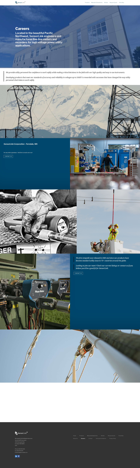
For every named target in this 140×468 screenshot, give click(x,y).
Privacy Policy (112, 438)
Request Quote (113, 2)
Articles (106, 2)
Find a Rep (121, 2)
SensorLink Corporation (21, 433)
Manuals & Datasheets (96, 2)
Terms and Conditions (101, 438)
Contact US (8, 156)
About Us (75, 438)
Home (20, 2)
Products (87, 2)
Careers (83, 438)
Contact (90, 438)
